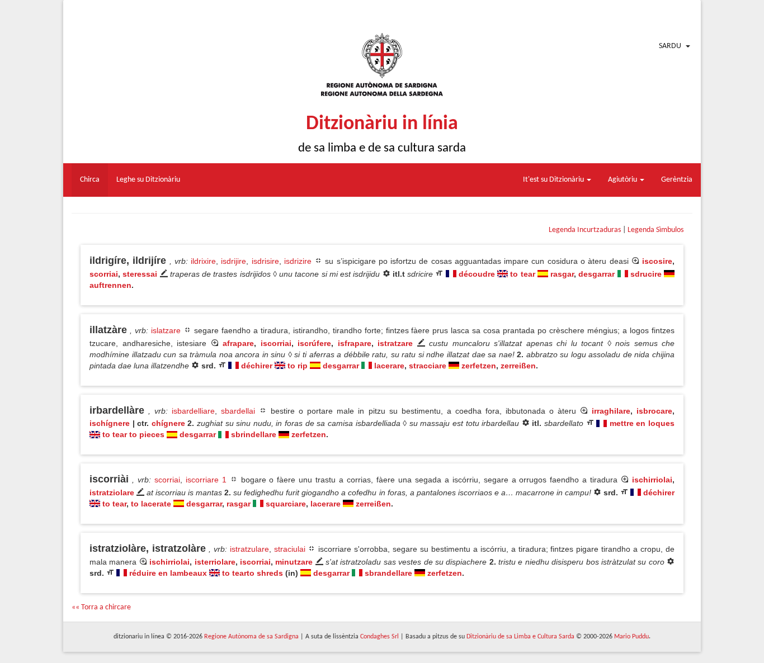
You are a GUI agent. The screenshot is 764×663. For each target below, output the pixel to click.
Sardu (670, 46)
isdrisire (265, 261)
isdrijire (233, 261)
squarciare (286, 503)
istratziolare (111, 492)
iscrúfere (314, 343)
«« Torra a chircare (101, 607)
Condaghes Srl (379, 636)
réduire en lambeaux (168, 573)
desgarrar (596, 273)
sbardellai (238, 410)
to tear (522, 273)
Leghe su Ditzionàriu (148, 180)
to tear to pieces (133, 434)
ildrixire (203, 261)
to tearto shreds (252, 573)
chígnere (168, 423)
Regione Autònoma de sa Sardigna (251, 636)
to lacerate (151, 503)
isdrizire (298, 261)
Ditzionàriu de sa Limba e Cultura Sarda (520, 636)
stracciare (427, 365)
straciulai (289, 548)
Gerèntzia (676, 180)
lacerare (389, 365)
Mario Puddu (631, 636)
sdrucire (646, 273)
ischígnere (109, 423)
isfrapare (354, 343)
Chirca (90, 180)
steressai (139, 273)
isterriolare (215, 561)
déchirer (256, 365)
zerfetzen (478, 365)
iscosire (657, 261)
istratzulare (249, 548)
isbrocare (654, 410)
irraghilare (611, 410)
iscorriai (276, 343)
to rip (297, 365)
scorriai (103, 273)
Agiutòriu (623, 180)
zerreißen (518, 365)
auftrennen (110, 285)
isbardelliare (193, 410)
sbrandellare (388, 573)
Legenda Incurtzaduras (585, 230)
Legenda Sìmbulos (655, 230)
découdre (477, 273)
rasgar (562, 273)
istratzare (395, 343)
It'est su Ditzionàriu (554, 180)
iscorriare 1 (206, 479)
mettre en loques (642, 423)
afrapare (238, 343)
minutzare (294, 561)
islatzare (166, 330)
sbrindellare (253, 434)
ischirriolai (652, 479)
